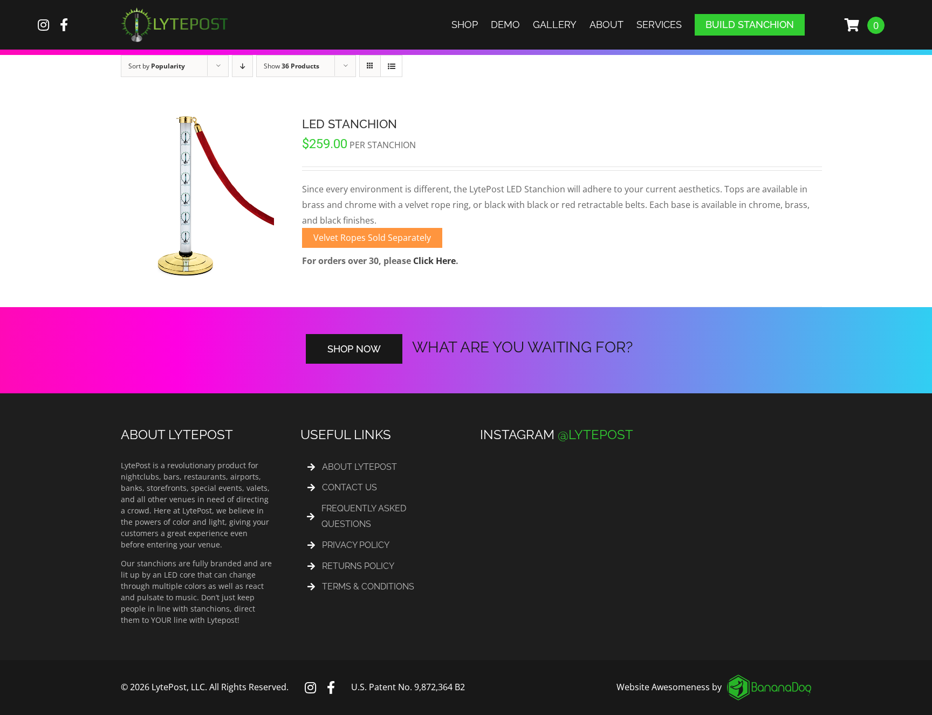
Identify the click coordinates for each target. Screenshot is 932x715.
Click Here (434, 261)
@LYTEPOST (595, 434)
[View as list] (391, 66)
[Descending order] (242, 66)
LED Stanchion (349, 124)
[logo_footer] (769, 679)
